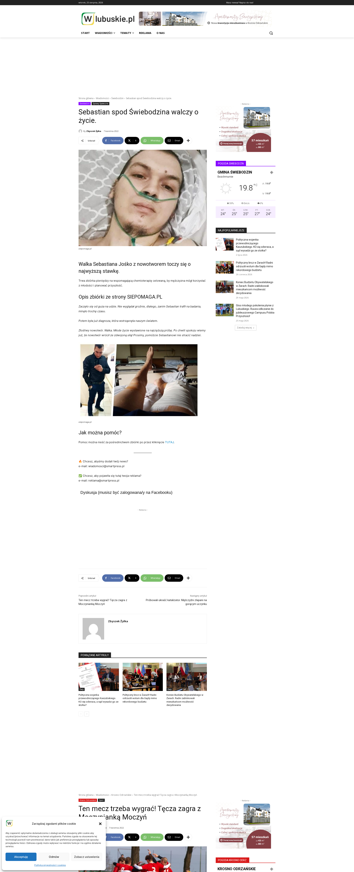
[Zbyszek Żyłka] (81, 131)
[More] (188, 140)
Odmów (54, 857)
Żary (82, 689)
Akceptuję (21, 857)
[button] (100, 824)
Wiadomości (102, 98)
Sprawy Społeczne (100, 103)
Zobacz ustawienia (86, 857)
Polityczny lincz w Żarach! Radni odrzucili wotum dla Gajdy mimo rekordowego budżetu (140, 698)
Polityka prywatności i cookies (50, 865)
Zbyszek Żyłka (93, 131)
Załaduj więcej (244, 327)
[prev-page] (81, 714)
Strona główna (86, 98)
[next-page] (86, 714)
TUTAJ (169, 442)
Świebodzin (117, 98)
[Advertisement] (177, 65)
